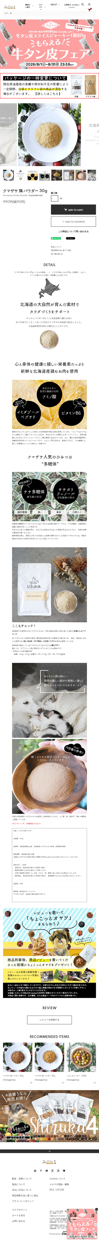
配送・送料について (22, 1179)
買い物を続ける (57, 254)
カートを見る (18, 1215)
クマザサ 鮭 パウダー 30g (45, 1076)
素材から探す (27, 6)
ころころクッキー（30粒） (77, 1076)
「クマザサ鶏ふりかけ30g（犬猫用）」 (65, 272)
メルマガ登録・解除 (59, 1184)
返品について (56, 247)
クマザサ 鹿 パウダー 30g (13, 1076)
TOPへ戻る (49, 1151)
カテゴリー (40, 7)
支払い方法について (22, 1190)
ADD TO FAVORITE (75, 221)
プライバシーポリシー (23, 1201)
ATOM (60, 1190)
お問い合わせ (18, 1221)
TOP (6, 13)
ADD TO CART (75, 210)
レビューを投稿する (49, 1020)
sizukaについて (57, 1179)
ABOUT (53, 5)
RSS (52, 1190)
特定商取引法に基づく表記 (61, 250)
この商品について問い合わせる (73, 231)
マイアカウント (19, 1210)
